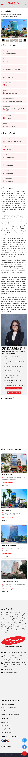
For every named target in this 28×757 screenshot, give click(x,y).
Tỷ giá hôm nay (6, 725)
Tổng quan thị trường (7, 704)
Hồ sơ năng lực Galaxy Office (10, 714)
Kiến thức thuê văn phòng (9, 711)
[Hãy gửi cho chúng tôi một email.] (5, 740)
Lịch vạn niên (5, 722)
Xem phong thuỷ (6, 729)
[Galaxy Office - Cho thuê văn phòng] (13, 3)
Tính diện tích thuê (7, 732)
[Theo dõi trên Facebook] (2, 740)
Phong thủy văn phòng (8, 707)
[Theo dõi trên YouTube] (8, 740)
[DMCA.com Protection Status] (6, 746)
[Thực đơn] (2, 4)
